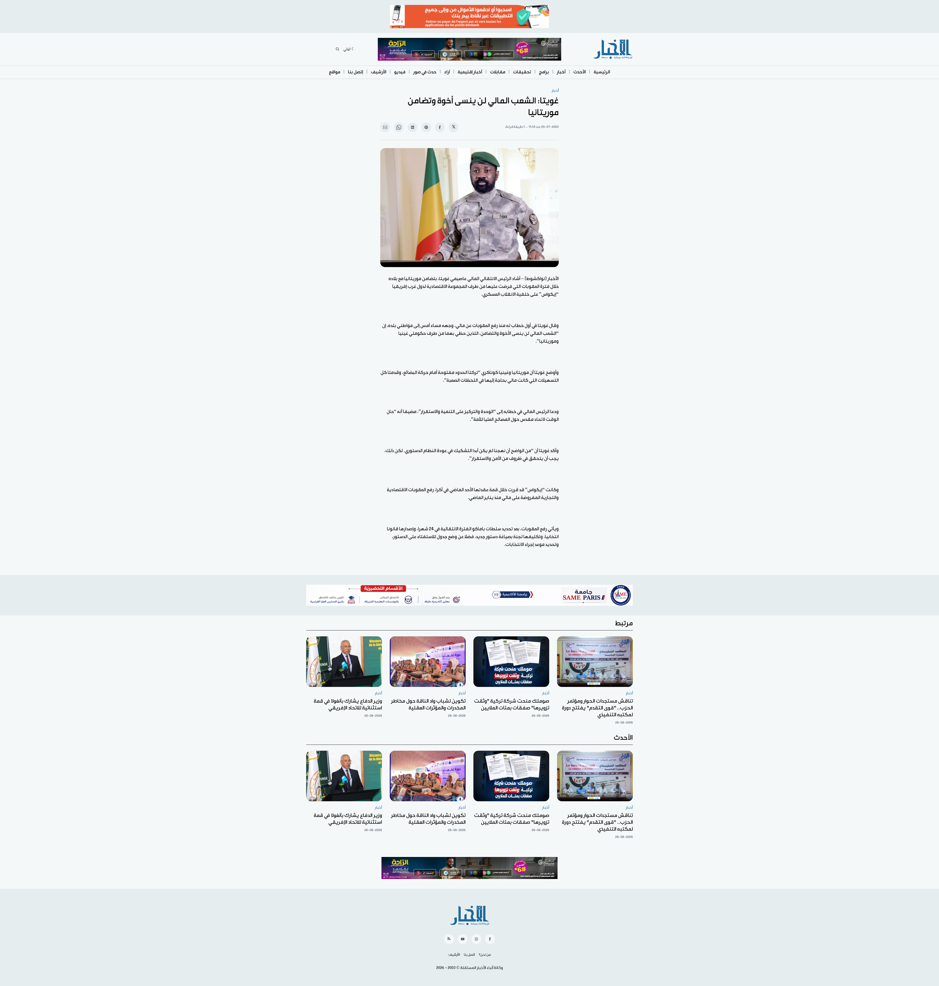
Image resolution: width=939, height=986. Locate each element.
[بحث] (337, 49)
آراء (447, 72)
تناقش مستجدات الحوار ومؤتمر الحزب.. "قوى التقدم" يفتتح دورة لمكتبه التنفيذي (597, 707)
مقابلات (497, 72)
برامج (544, 72)
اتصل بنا (469, 954)
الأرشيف (378, 72)
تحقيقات (522, 72)
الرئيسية (602, 72)
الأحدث (579, 72)
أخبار (561, 72)
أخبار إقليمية (470, 72)
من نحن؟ (485, 954)
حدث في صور (424, 72)
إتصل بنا (355, 72)
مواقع (334, 72)
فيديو (399, 72)
